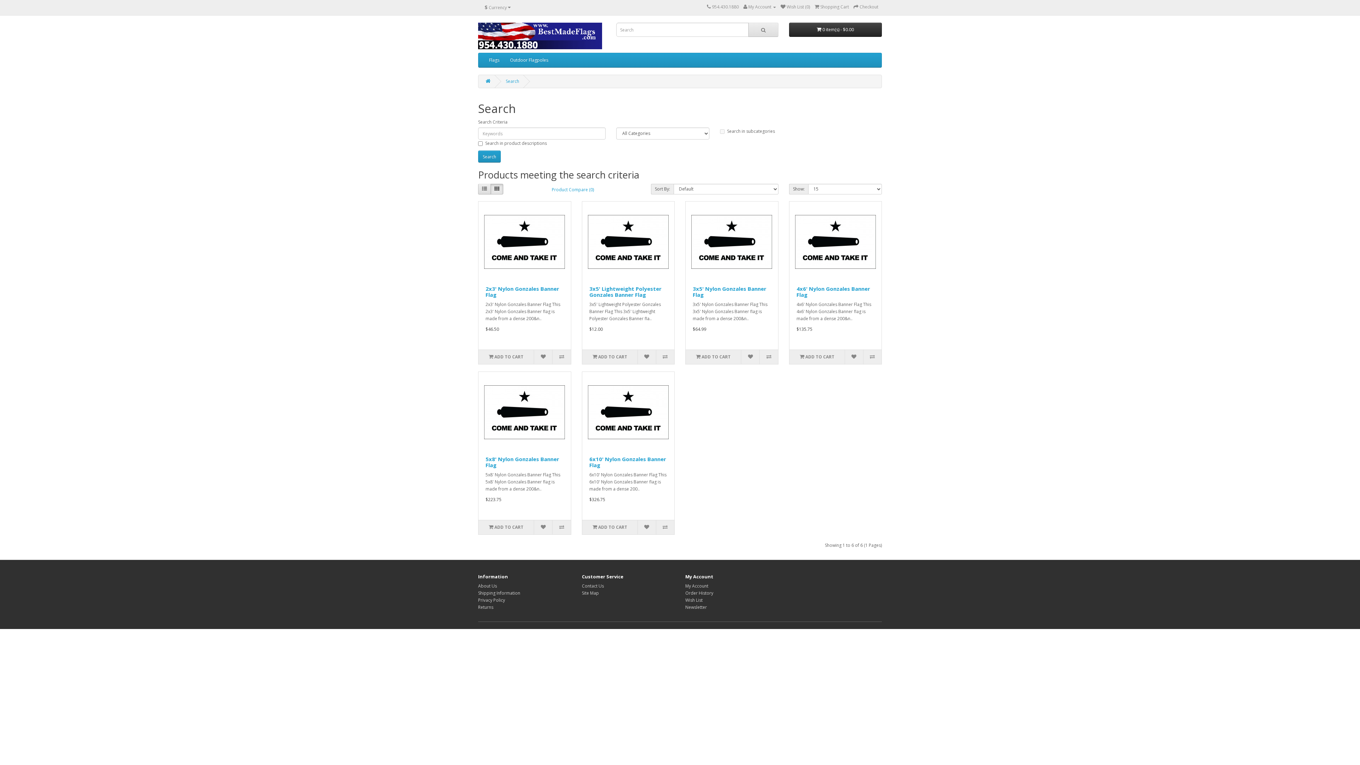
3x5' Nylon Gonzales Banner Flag (729, 291)
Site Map (590, 593)
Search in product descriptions (516, 143)
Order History (699, 593)
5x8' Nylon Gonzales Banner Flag (522, 462)
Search (512, 81)
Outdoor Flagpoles (529, 60)
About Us (487, 586)
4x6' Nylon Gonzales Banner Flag (833, 291)
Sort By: (662, 189)
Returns (485, 607)
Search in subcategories (751, 131)
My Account (696, 586)
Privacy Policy (491, 600)
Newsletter (696, 607)
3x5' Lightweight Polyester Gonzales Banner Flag (625, 291)
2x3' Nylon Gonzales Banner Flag (522, 291)
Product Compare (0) (573, 190)
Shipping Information (499, 593)
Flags (494, 60)
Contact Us (593, 586)
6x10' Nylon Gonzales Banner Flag (627, 462)
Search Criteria (493, 122)
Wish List (694, 600)
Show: (799, 189)
